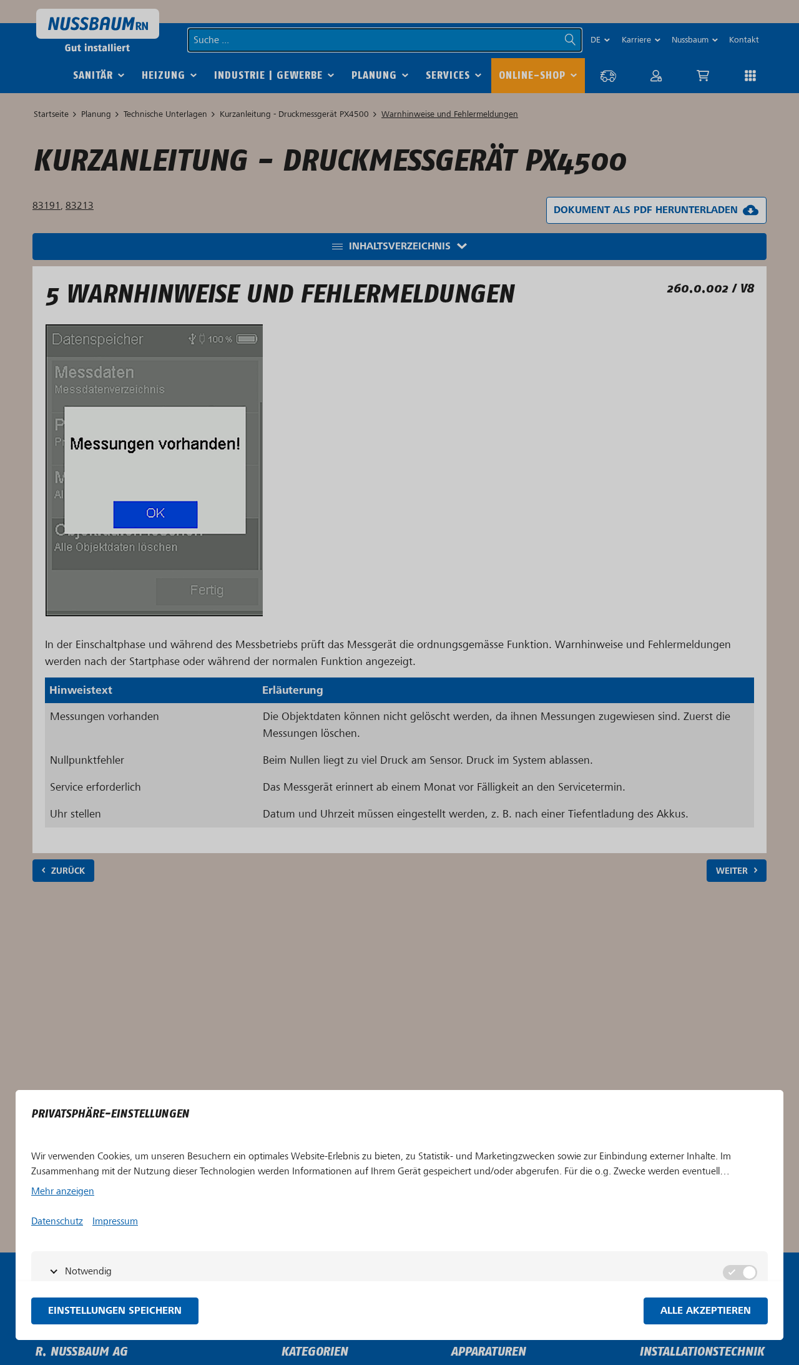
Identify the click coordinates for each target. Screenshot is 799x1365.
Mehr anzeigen (62, 1191)
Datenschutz (57, 1221)
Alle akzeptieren (705, 1311)
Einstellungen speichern (115, 1311)
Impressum (115, 1221)
